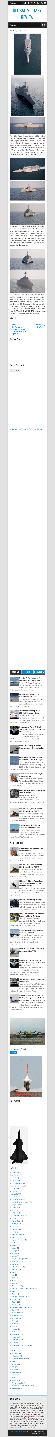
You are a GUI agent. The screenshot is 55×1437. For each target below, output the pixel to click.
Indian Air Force (17, 1267)
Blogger (43, 1433)
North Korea (16, 1318)
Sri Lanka (15, 1348)
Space (14, 1342)
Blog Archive (39, 672)
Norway (14, 1321)
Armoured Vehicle (18, 1186)
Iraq (13, 1275)
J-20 (13, 1280)
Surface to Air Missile (19, 1359)
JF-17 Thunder (17, 1286)
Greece (14, 1256)
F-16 (13, 1232)
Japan (14, 1283)
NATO (14, 1310)
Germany (15, 1253)
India (13, 1264)
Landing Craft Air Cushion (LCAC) (23, 1288)
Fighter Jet (15, 1237)
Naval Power (16, 1313)
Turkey (14, 1375)
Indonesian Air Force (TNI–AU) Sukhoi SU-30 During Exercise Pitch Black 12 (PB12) (32, 729)
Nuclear (14, 1324)
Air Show (15, 1178)
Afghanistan (16, 1172)
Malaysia (15, 1294)
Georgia (14, 1251)
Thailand (15, 1369)
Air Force (15, 1175)
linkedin (38, 3)
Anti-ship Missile (17, 1183)
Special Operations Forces (21, 1345)
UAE (13, 1378)
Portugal (14, 1329)
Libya (13, 1291)
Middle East (16, 1299)
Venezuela (15, 1388)
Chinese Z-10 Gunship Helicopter (31, 900)
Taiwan (14, 1364)
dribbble (41, 3)
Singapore (15, 1337)
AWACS (14, 1197)
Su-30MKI (15, 1353)
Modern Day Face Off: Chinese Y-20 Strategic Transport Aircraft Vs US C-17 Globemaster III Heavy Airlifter (32, 998)
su (12, 1351)
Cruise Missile (16, 1221)
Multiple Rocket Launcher (20, 1307)
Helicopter (15, 1261)
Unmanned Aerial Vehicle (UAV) (23, 1386)
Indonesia (15, 1270)
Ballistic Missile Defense (20, 1202)
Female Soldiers (17, 1234)
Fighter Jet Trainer (18, 1240)
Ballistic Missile (17, 1199)
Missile (14, 1302)
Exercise (15, 1229)
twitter (25, 3)
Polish (14, 1326)
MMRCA (14, 1305)
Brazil (13, 1210)
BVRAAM (15, 1213)
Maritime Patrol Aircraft (19, 1297)
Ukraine (14, 1380)
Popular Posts (15, 672)
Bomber (14, 1207)
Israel (13, 1278)
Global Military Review (27, 13)
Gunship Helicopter (18, 1259)
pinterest (45, 3)
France (14, 1245)
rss (35, 3)
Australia (15, 1194)
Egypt (13, 1226)
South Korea (16, 1340)
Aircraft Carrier (17, 1180)
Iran (13, 1272)
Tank (13, 1367)
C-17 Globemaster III (19, 1216)
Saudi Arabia (16, 1334)
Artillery (14, 1191)
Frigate (17, 30)
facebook (28, 3)
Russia (14, 1332)
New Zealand (16, 1315)
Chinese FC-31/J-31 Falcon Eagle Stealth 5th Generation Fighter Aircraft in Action (31, 883)
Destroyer (15, 1224)
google (31, 3)
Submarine (15, 1356)
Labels (27, 672)
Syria (13, 1361)
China (14, 1218)
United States (24, 30)
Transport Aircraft (17, 1372)
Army (13, 1189)
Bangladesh (16, 1205)
